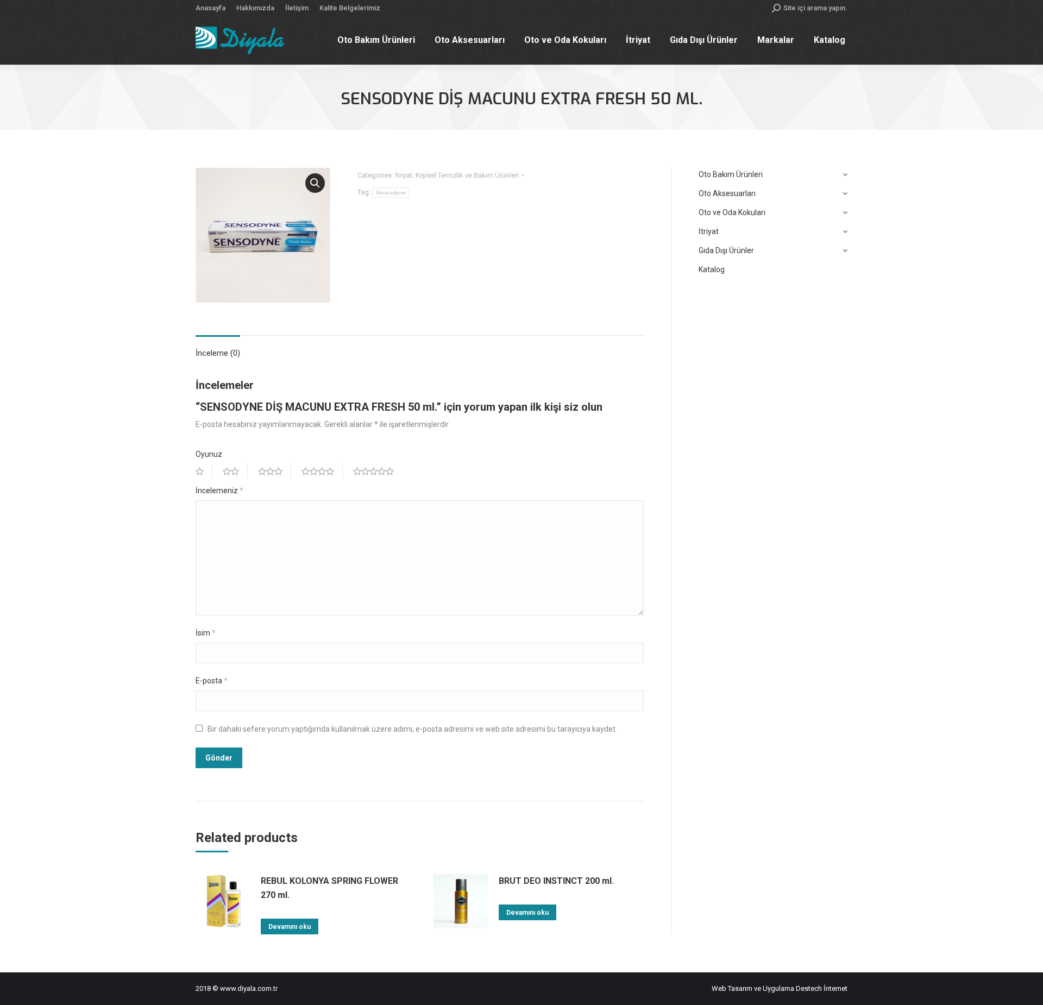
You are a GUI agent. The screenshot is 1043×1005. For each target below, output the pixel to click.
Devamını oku (289, 927)
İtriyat (403, 175)
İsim (206, 633)
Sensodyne (391, 193)
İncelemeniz (219, 490)
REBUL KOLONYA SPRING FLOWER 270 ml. (329, 888)
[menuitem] (210, 8)
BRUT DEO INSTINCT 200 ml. (556, 881)
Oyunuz (209, 454)
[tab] (218, 348)
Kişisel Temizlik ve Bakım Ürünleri (467, 175)
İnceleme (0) (218, 353)
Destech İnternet (821, 988)
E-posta (212, 680)
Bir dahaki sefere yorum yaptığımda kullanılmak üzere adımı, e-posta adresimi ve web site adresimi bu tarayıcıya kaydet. (412, 729)
